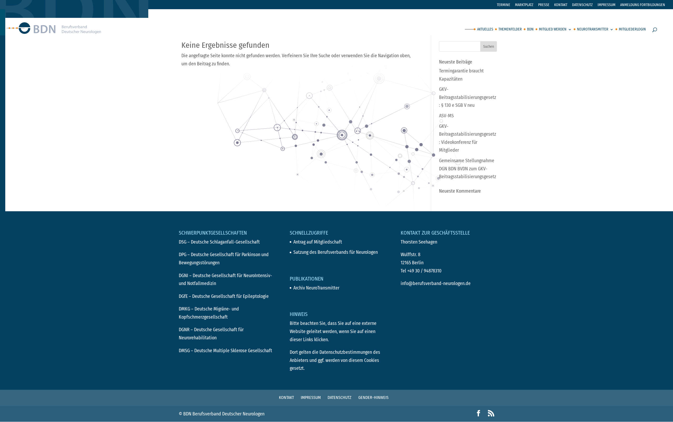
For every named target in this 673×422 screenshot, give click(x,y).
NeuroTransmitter (592, 29)
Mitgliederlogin (632, 29)
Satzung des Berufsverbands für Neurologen (335, 252)
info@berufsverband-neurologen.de (436, 283)
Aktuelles (485, 29)
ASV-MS (446, 116)
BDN (530, 29)
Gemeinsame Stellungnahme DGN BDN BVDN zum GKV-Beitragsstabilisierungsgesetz (467, 169)
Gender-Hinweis (373, 397)
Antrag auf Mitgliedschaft (317, 242)
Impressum (606, 5)
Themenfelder (510, 29)
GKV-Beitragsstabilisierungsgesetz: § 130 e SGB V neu (467, 97)
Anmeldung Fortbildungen (642, 5)
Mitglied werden (553, 29)
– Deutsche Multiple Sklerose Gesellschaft (225, 351)
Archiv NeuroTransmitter (316, 288)
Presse (543, 5)
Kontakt (560, 5)
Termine (503, 5)
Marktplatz (524, 5)
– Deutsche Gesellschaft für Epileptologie (224, 296)
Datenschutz (582, 5)
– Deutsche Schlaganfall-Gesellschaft (219, 242)
